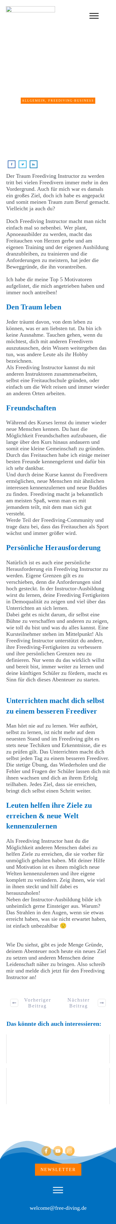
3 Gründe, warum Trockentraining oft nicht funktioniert (58, 1048)
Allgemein (33, 100)
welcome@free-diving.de (58, 1208)
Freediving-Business (71, 100)
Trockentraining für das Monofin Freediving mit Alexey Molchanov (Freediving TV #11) (58, 1086)
